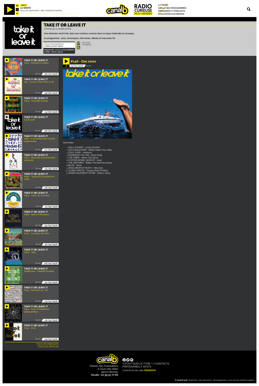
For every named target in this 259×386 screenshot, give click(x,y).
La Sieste (25, 8)
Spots (147, 366)
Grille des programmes (172, 8)
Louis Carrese (233, 380)
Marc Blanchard (205, 380)
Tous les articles (48, 346)
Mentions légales (247, 380)
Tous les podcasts (47, 344)
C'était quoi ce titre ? (137, 363)
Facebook (86, 45)
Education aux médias (171, 14)
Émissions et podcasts (171, 11)
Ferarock (150, 370)
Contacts (162, 363)
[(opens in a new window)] (124, 360)
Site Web (86, 43)
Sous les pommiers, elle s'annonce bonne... (41, 10)
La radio (163, 5)
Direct (23, 5)
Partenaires (131, 366)
